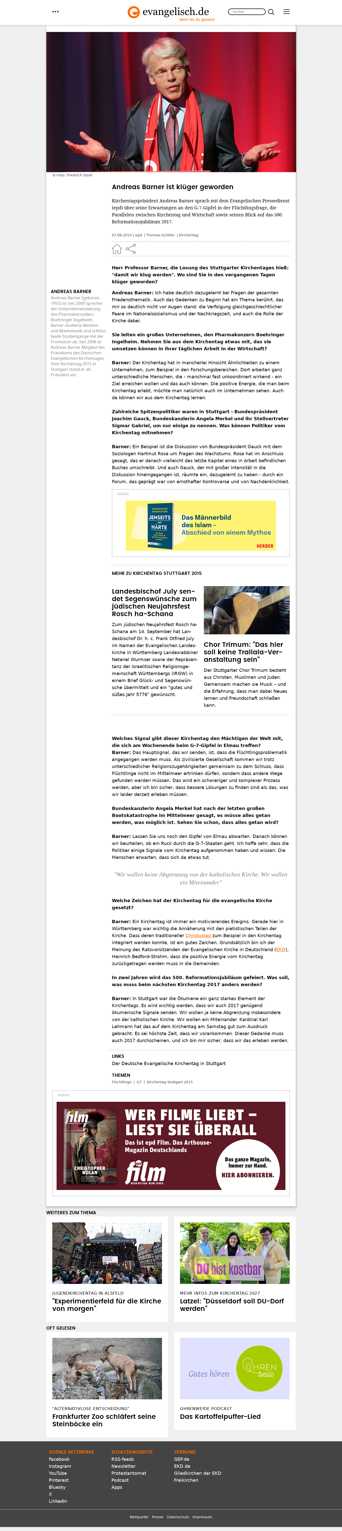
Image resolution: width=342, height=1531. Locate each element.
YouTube (58, 1473)
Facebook (59, 1459)
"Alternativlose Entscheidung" (90, 1408)
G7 (139, 1082)
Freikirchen (186, 1480)
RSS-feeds (122, 1459)
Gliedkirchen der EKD (197, 1473)
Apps (116, 1487)
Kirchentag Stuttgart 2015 (170, 1082)
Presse (157, 1517)
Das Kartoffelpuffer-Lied (220, 1417)
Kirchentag (188, 235)
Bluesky (57, 1487)
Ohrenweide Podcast (206, 1408)
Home (117, 249)
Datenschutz (178, 1517)
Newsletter (123, 1466)
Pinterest (59, 1480)
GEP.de (181, 1459)
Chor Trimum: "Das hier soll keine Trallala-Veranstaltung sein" (243, 652)
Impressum (202, 1517)
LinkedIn (58, 1501)
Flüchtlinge (121, 1082)
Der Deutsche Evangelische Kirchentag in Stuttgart (169, 1063)
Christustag (198, 935)
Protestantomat (128, 1473)
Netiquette (139, 1517)
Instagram (60, 1466)
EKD (280, 949)
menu (55, 11)
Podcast (120, 1480)
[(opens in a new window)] (201, 526)
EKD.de (182, 1466)
